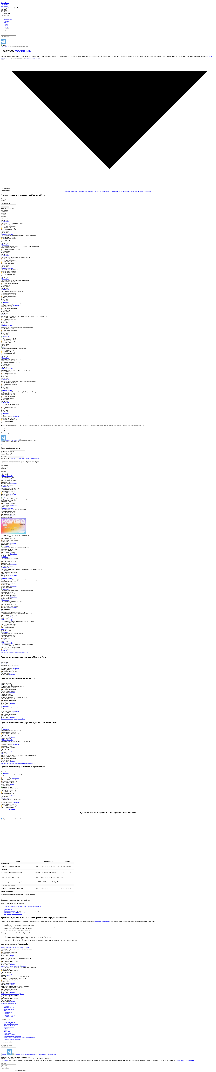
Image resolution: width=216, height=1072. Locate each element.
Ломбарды (7, 1028)
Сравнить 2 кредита (15, 458)
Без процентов (9, 295)
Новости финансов (9, 1022)
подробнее (4, 640)
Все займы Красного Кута (8, 1003)
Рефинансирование (145, 191)
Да (2, 9)
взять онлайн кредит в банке (102, 921)
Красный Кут (4, 4)
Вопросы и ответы (9, 1034)
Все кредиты (4, 46)
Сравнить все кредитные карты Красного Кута (14, 652)
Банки (6, 25)
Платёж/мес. (4, 456)
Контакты (7, 1031)
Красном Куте (22, 50)
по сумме (3, 213)
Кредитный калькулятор (11, 1024)
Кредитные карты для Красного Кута (14, 912)
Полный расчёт (5, 458)
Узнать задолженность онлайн (12, 1036)
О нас (5, 1030)
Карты (6, 24)
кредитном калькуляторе (32, 58)
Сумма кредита (5, 451)
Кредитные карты (83, 191)
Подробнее (13, 483)
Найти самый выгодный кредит (31, 458)
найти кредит (4, 207)
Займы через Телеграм (12, 440)
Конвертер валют (9, 1027)
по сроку (3, 216)
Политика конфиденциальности (186, 1060)
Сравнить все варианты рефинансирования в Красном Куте (18, 763)
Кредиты (6, 21)
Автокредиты (97, 191)
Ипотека (90, 191)
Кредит (5, 3)
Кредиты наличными (71, 191)
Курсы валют (8, 19)
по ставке (3, 214)
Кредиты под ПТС (116, 191)
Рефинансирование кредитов (12, 1015)
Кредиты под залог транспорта (13, 914)
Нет (5, 9)
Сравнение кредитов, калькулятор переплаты (22, 1037)
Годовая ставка (5, 454)
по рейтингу (4, 217)
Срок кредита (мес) (6, 453)
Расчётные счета (9, 1016)
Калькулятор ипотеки (10, 1025)
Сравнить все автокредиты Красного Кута (13, 719)
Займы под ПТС (106, 191)
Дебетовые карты (9, 1009)
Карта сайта (7, 1033)
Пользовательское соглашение (12, 1039)
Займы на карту (134, 191)
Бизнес (6, 27)
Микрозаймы (126, 191)
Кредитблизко (5, 1060)
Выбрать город (5, 6)
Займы (6, 22)
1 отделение (15, 224)
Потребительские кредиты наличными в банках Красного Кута (22, 906)
